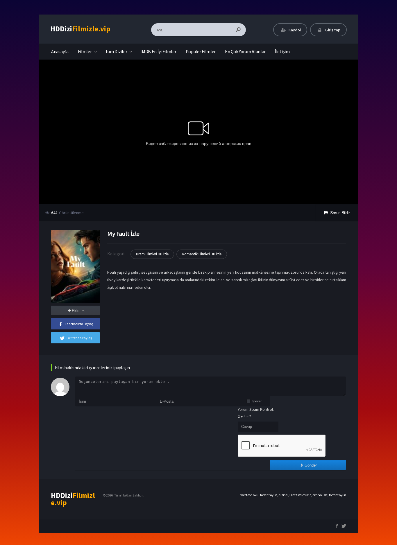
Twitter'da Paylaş (79, 338)
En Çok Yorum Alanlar (245, 51)
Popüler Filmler (201, 51)
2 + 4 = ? (244, 416)
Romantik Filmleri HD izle (201, 254)
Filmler (85, 51)
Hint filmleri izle (300, 495)
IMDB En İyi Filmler (158, 51)
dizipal (283, 495)
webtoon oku (249, 495)
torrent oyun (268, 495)
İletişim (282, 51)
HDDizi (80, 28)
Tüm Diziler (116, 51)
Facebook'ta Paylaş (79, 324)
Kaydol (294, 30)
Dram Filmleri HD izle (152, 254)
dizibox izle (320, 495)
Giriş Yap (332, 30)
